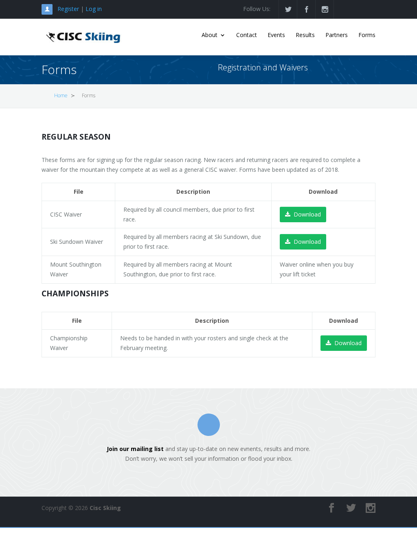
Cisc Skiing (105, 508)
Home (61, 95)
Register (68, 9)
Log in (94, 9)
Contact (246, 35)
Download (307, 214)
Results (305, 35)
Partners (336, 35)
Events (276, 35)
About (209, 35)
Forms (366, 35)
